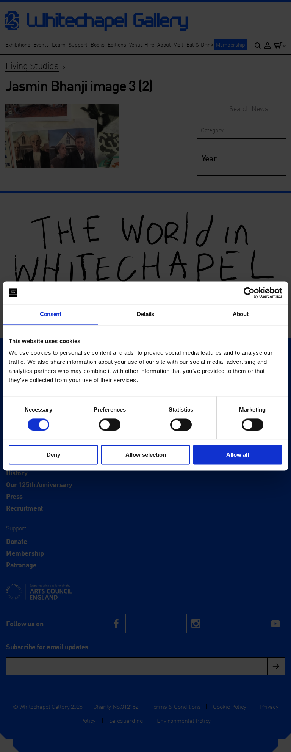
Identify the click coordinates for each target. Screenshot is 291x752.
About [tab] (240, 314)
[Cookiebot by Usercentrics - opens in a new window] (249, 292)
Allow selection (145, 455)
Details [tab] (145, 314)
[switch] (109, 424)
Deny (53, 455)
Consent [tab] (50, 314)
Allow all (237, 455)
